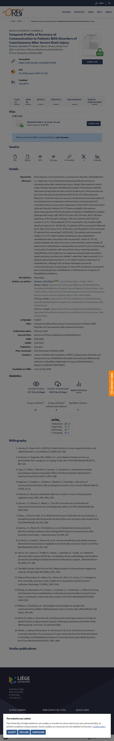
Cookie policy (99, 726)
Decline (24, 732)
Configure (38, 732)
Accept (12, 732)
